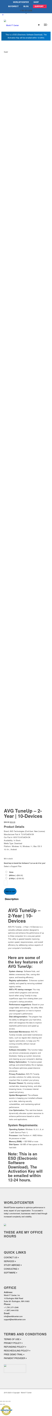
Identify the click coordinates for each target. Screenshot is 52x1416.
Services (9, 1261)
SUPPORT (39, 6)
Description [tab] (12, 899)
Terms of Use (12, 1339)
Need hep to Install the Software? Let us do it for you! (24, 863)
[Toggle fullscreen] (7, 1401)
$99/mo (16, 875)
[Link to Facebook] (38, 1395)
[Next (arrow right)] (4, 1404)
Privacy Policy (12, 1342)
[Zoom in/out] (9, 1401)
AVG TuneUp (22, 910)
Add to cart (10, 891)
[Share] (4, 1401)
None (10, 872)
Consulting (10, 1268)
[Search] (37, 24)
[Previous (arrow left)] (1, 1404)
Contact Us (10, 1257)
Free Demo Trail (13, 1354)
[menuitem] (22, 2)
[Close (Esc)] (1, 1401)
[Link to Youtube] (46, 1395)
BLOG (26, 6)
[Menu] (45, 24)
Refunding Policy (14, 1346)
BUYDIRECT (13, 6)
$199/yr (16, 878)
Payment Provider (14, 1358)
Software (10, 1272)
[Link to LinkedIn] (42, 1395)
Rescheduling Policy (16, 1350)
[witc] (21, 24)
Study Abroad (12, 1264)
